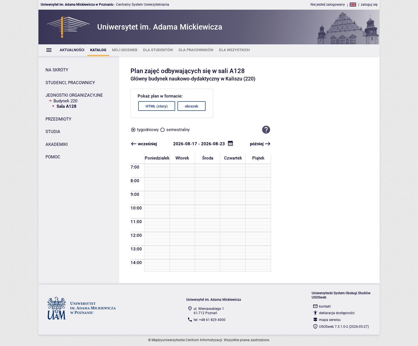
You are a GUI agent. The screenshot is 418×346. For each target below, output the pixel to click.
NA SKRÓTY (56, 69)
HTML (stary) (157, 106)
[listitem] (72, 50)
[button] (266, 129)
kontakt (325, 306)
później (257, 143)
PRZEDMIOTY (58, 119)
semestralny (178, 129)
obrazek (191, 106)
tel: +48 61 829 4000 (209, 320)
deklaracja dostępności (337, 313)
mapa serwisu (330, 320)
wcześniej (147, 143)
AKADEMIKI (56, 144)
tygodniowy (148, 129)
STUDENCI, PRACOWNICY (70, 82)
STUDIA (52, 131)
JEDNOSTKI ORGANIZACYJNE (74, 95)
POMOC (52, 156)
